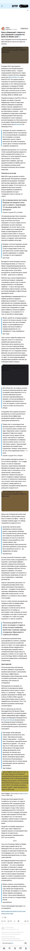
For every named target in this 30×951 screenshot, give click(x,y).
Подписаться (24, 28)
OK (25, 943)
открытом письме (8, 720)
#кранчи (4, 913)
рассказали (18, 124)
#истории (10, 913)
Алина (8, 28)
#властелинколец (7, 911)
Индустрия (8, 29)
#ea (24, 911)
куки (12, 943)
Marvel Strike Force (15, 77)
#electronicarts (18, 911)
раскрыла (25, 793)
